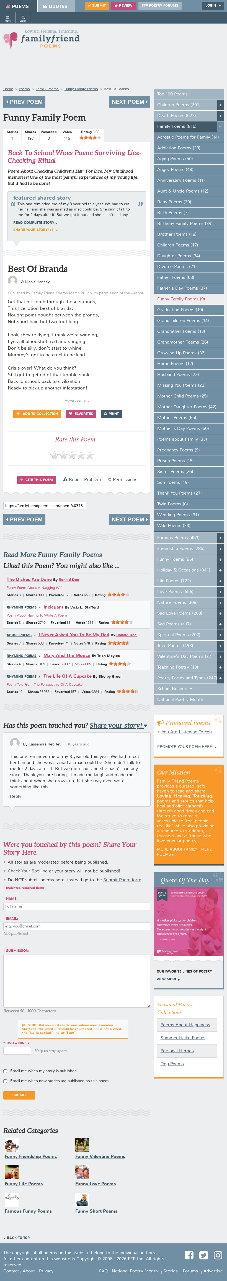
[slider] (90, 137)
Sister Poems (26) (175, 472)
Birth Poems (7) (173, 213)
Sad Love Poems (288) (179, 613)
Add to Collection (40, 414)
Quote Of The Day (185, 879)
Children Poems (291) (179, 105)
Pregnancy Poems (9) (178, 450)
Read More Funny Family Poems (52, 554)
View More (167, 979)
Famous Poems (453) (178, 538)
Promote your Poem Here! (185, 747)
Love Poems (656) (175, 592)
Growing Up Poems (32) (181, 353)
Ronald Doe (69, 580)
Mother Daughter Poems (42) (186, 407)
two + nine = (18, 1043)
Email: (12, 919)
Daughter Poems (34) (178, 256)
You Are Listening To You (187, 732)
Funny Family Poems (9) (181, 299)
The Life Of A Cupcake (67, 676)
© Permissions (122, 480)
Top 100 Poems (172, 94)
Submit (99, 5)
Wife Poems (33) (173, 526)
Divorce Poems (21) (177, 267)
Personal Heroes (177, 1051)
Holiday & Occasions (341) (183, 570)
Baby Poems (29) (174, 202)
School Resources (175, 689)
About (29, 1271)
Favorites (83, 414)
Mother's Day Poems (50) (183, 429)
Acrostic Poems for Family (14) (188, 137)
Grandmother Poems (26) (182, 342)
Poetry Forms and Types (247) (187, 678)
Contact (11, 1271)
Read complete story (33, 223)
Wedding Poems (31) (178, 515)
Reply (15, 796)
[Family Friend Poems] (41, 40)
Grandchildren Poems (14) (183, 321)
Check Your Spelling (28, 871)
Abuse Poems (19, 635)
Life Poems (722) (174, 581)
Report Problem (84, 480)
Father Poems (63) (175, 278)
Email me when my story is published (43, 1071)
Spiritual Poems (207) (178, 635)
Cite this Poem (38, 480)
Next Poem (129, 102)
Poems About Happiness (185, 1025)
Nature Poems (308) (177, 603)
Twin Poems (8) (172, 504)
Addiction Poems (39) (178, 148)
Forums (190, 1271)
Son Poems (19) (173, 482)
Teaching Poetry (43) (177, 667)
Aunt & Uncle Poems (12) (182, 191)
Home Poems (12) (175, 364)
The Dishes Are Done (29, 579)
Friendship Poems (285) (181, 549)
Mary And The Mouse (66, 655)
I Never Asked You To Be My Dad (73, 635)
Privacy (46, 1271)
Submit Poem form (122, 880)
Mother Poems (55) (176, 418)
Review (125, 5)
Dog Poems (172, 1064)
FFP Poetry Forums (160, 5)
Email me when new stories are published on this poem (59, 1081)
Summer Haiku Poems (183, 1038)
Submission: (17, 951)
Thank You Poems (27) (179, 493)
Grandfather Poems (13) (181, 331)
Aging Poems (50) (175, 159)
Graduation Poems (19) (180, 310)
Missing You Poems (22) (181, 385)
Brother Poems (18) (177, 234)
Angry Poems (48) (175, 170)
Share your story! (117, 725)
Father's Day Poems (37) (182, 288)
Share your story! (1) (34, 230)
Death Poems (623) (176, 116)
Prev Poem (25, 102)
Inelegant (53, 607)
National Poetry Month (180, 700)
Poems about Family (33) (182, 439)
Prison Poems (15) (175, 461)
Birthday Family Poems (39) (185, 224)
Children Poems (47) (177, 245)
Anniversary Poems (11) (181, 180)
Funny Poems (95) (175, 559)
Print (114, 414)
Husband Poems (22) (178, 375)
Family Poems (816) (177, 126)
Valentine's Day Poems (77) (185, 656)
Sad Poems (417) (174, 624)
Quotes (58, 6)
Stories (170, 1271)
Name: (11, 899)
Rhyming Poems (22, 607)
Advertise (213, 1271)
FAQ (103, 1271)
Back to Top (18, 1238)
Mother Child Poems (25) (182, 396)
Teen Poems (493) (175, 646)
